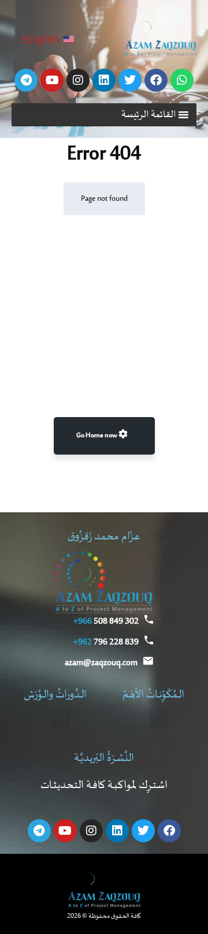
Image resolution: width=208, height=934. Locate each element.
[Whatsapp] (182, 80)
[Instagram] (78, 80)
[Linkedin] (104, 80)
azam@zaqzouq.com (101, 663)
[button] (148, 114)
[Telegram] (26, 80)
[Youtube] (52, 80)
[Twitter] (130, 80)
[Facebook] (156, 80)
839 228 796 (106, 642)
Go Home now (97, 435)
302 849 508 (106, 621)
